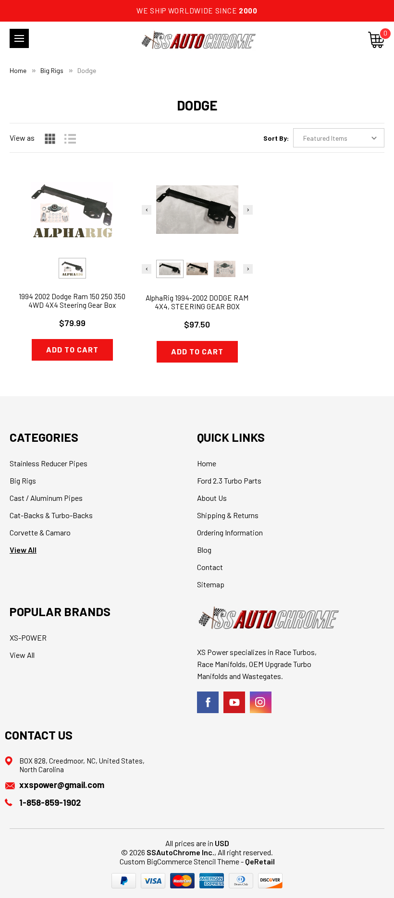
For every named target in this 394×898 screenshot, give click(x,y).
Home (206, 463)
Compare (69, 227)
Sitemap (210, 584)
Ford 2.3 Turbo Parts (229, 480)
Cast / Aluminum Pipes (46, 497)
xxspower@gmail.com (61, 784)
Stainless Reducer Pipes (48, 463)
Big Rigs (23, 480)
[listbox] (338, 137)
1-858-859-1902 (50, 802)
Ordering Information (230, 532)
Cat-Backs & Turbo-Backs (51, 515)
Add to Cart (72, 349)
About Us (212, 497)
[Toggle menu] (19, 38)
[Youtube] (234, 702)
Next (248, 210)
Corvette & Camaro (40, 532)
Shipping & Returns (228, 515)
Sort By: (276, 138)
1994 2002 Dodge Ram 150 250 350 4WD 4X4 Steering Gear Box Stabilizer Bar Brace (72, 305)
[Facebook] (208, 702)
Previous (146, 210)
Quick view (72, 202)
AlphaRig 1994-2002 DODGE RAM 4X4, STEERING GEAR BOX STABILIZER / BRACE (197, 306)
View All (23, 549)
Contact (210, 566)
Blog (204, 549)
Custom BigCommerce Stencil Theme (179, 861)
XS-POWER (28, 637)
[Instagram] (260, 702)
